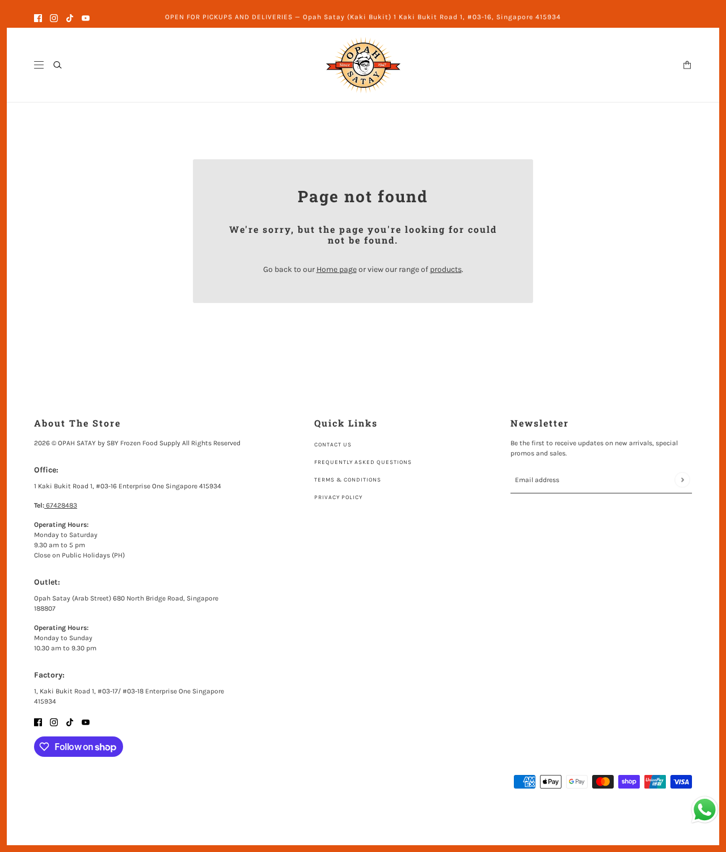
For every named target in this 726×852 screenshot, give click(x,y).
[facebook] (38, 17)
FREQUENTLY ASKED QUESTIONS (363, 462)
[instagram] (53, 17)
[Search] (57, 65)
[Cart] (687, 65)
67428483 (60, 505)
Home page (336, 269)
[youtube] (85, 17)
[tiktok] (69, 17)
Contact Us (333, 444)
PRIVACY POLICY (338, 497)
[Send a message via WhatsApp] (704, 809)
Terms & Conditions (347, 479)
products (446, 269)
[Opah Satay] (363, 65)
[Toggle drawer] (39, 65)
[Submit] (682, 480)
